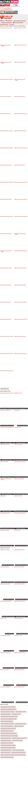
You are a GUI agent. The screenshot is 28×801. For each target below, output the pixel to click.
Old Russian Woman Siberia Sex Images (8, 745)
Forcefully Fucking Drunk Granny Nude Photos (9, 716)
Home (3, 20)
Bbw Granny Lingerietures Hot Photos (7, 711)
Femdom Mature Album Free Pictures (7, 723)
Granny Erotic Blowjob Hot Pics (18, 750)
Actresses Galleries (18, 22)
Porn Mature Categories (20, 20)
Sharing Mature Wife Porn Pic (6, 750)
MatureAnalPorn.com (4, 388)
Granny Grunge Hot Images (6, 738)
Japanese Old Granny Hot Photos (7, 726)
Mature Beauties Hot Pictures (6, 740)
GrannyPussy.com (4, 24)
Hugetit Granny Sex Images (17, 740)
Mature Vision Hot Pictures (5, 752)
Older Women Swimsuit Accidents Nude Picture (9, 735)
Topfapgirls (9, 20)
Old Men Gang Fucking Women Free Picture (8, 733)
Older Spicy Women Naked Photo (7, 721)
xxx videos (11, 24)
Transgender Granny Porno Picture (7, 757)
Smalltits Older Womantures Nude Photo (8, 747)
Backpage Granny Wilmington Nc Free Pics (8, 709)
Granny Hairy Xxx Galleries (5, 714)
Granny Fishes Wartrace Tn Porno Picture (19, 738)
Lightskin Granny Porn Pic (18, 726)
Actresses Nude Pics (7, 22)
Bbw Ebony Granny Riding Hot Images (18, 752)
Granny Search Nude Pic (16, 714)
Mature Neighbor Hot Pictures (20, 723)
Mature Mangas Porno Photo (21, 711)
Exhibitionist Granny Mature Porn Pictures (8, 728)
